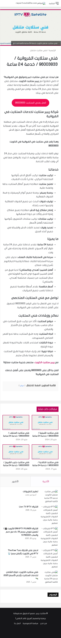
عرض (22, 385)
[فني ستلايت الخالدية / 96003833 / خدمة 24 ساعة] (45, 451)
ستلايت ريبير (41, 613)
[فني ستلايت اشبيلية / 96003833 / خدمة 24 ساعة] (45, 422)
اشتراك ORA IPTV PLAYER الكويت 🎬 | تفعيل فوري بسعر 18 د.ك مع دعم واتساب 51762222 (21, 531)
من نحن (43, 623)
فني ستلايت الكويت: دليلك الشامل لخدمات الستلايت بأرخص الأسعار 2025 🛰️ (21, 575)
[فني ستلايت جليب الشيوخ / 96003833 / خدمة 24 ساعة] (16, 451)
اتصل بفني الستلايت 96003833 (30, 102)
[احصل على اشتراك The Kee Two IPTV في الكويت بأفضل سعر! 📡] (49, 558)
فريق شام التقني (23, 618)
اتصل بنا (17, 623)
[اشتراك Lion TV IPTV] (49, 515)
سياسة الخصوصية (30, 623)
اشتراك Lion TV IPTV (28, 507)
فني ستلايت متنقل (38, 50)
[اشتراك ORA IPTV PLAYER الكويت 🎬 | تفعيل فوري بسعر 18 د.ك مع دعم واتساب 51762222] (49, 537)
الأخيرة (46, 481)
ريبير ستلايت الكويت (45, 362)
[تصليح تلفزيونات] (49, 496)
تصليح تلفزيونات (30, 491)
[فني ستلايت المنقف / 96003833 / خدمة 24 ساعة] (16, 422)
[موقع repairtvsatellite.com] (30, 3)
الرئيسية (52, 50)
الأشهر (15, 481)
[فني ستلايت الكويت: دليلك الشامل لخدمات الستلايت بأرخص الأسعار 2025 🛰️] (49, 577)
